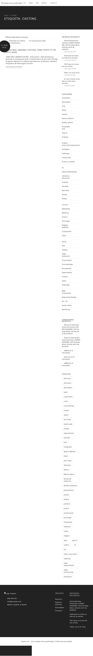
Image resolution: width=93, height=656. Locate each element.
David (66, 338)
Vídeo (31, 3)
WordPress (66, 310)
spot (65, 540)
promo (66, 508)
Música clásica (69, 474)
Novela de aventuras (67, 480)
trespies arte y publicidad (44, 641)
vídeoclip (67, 559)
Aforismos (66, 178)
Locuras (65, 205)
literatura (67, 465)
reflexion (67, 527)
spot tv (74, 540)
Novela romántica (70, 486)
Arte (63, 106)
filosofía (67, 438)
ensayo (66, 429)
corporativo (68, 397)
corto (66, 401)
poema (66, 495)
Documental (66, 268)
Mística (66, 470)
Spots (64, 281)
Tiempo (65, 250)
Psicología (66, 221)
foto (65, 442)
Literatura (65, 176)
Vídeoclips (66, 285)
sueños (66, 545)
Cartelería (65, 149)
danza (66, 415)
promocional (68, 513)
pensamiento (69, 490)
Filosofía (65, 186)
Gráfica (44, 3)
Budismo (65, 227)
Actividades (59, 607)
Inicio (6, 15)
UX (65, 549)
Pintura (65, 217)
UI (75, 545)
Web (37, 3)
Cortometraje (69, 406)
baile (65, 392)
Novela (64, 195)
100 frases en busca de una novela (70, 65)
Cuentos (65, 182)
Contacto (53, 3)
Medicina (65, 213)
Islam (64, 236)
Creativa (65, 137)
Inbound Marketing (69, 172)
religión (67, 536)
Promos (65, 277)
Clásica (64, 133)
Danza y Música (68, 118)
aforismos (67, 383)
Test (63, 246)
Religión (65, 225)
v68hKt (66, 351)
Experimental (67, 273)
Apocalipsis (66, 102)
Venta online (66, 305)
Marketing (66, 209)
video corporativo (70, 554)
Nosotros (58, 599)
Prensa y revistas (68, 162)
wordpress (68, 577)
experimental (69, 433)
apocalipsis (68, 388)
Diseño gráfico (67, 122)
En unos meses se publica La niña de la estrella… (71, 81)
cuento (66, 410)
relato (66, 531)
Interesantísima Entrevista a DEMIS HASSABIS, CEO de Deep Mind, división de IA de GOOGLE (71, 45)
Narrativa (65, 190)
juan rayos (68, 461)
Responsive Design (69, 297)
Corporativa (66, 158)
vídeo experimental (69, 564)
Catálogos (65, 153)
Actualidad (66, 98)
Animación (66, 256)
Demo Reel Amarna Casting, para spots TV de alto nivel (31, 51)
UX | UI (64, 301)
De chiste (67, 420)
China (64, 110)
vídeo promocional (68, 571)
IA (62, 168)
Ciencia (64, 114)
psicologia (67, 518)
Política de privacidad (63, 641)
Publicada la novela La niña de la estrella (70, 57)
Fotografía (66, 127)
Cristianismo (66, 231)
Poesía (64, 199)
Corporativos (36, 41)
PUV (24, 3)
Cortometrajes (67, 264)
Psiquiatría (68, 522)
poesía (66, 499)
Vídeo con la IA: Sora (72, 73)
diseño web (68, 424)
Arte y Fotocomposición (71, 145)
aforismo (67, 378)
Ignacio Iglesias (70, 451)
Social (64, 242)
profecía (67, 504)
